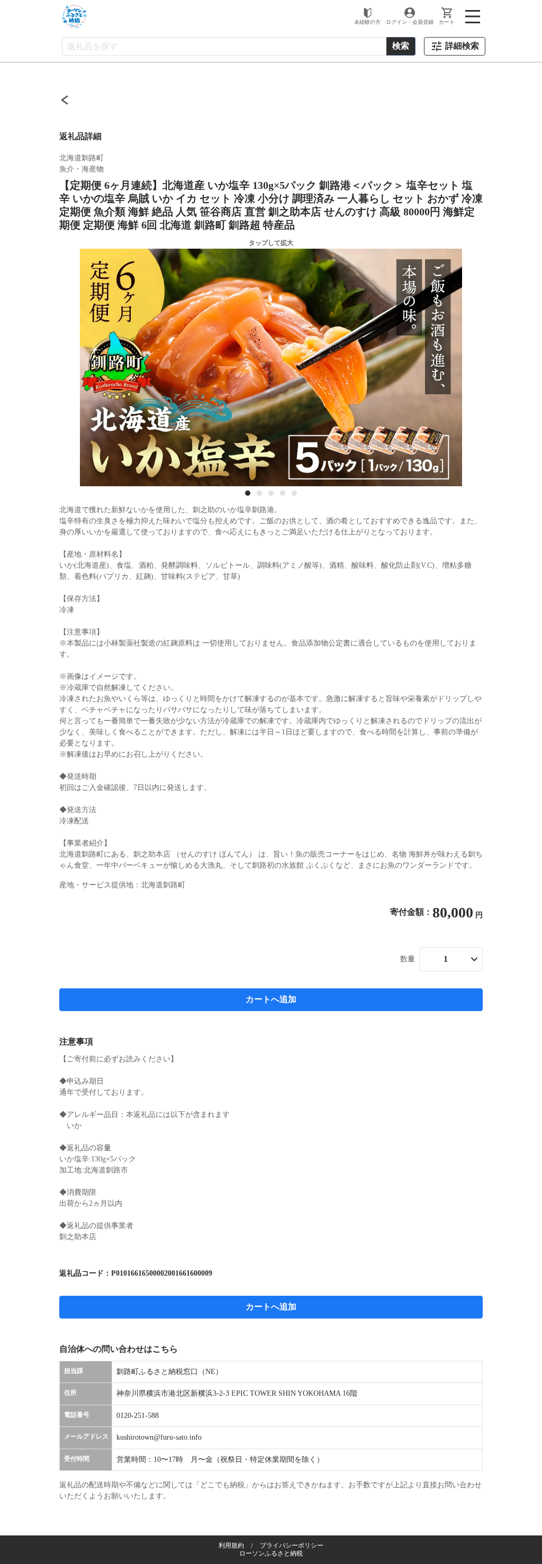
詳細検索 (462, 45)
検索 (400, 45)
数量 (407, 959)
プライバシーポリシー (291, 1545)
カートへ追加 (271, 999)
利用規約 (231, 1545)
